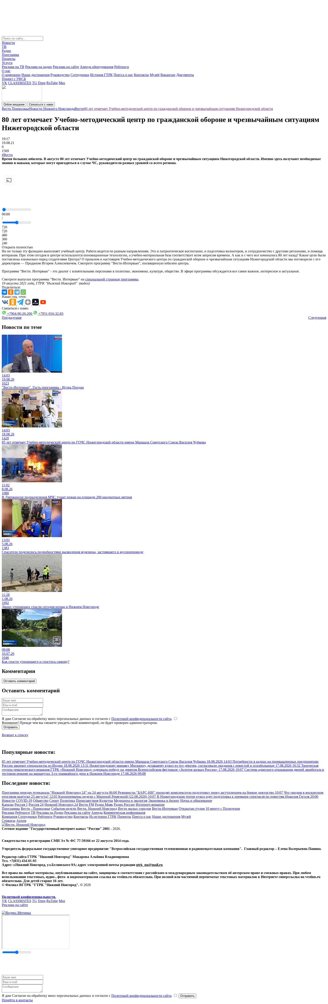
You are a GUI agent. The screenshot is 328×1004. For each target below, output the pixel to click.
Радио (6, 51)
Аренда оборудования (96, 67)
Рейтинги (121, 67)
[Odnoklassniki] (10, 292)
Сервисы (8, 821)
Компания (9, 816)
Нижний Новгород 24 (61, 804)
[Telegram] (17, 292)
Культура (106, 800)
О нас (6, 71)
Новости (8, 43)
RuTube (52, 83)
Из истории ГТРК (102, 816)
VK (4, 83)
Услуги (7, 63)
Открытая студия (192, 808)
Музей (155, 75)
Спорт (54, 800)
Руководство (60, 75)
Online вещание (14, 104)
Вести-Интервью (165, 808)
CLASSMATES (19, 83)
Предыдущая (11, 318)
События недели (63, 808)
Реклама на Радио (49, 812)
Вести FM (86, 804)
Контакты (141, 75)
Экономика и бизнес (163, 800)
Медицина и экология (130, 800)
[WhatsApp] (23, 292)
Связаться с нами (41, 104)
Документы (185, 75)
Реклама (8, 812)
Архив (21, 821)
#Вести (7, 155)
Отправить (11, 727)
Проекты (8, 59)
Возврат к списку (15, 735)
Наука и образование (196, 800)
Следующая (317, 318)
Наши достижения (35, 75)
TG (34, 83)
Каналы (8, 804)
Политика (67, 800)
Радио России (124, 804)
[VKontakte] (4, 292)
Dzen (42, 83)
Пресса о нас (123, 75)
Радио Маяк (104, 804)
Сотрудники (80, 75)
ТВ (4, 47)
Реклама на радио (38, 67)
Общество (40, 800)
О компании (11, 75)
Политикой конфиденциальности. (29, 897)
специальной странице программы (111, 279)
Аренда (97, 812)
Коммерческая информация (124, 812)
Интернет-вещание (150, 804)
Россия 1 (21, 804)
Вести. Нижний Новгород (97, 808)
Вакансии (167, 75)
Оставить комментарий (19, 681)
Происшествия (87, 800)
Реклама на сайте (66, 67)
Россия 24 (36, 804)
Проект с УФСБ (14, 79)
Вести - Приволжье (35, 808)
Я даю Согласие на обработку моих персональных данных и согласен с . (87, 719)
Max (62, 83)
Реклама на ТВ (13, 67)
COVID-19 (24, 800)
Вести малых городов (134, 808)
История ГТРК (101, 75)
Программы (11, 808)
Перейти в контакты (17, 1000)
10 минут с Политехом (223, 808)
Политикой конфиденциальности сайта (141, 719)
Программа (10, 55)
